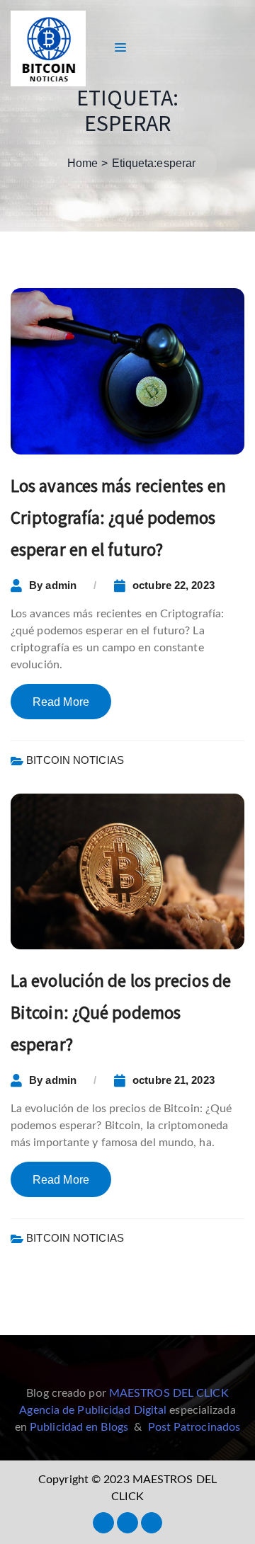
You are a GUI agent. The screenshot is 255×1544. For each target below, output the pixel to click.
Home (82, 163)
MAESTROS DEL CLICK (169, 1393)
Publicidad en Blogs (79, 1427)
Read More (61, 702)
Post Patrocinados (194, 1427)
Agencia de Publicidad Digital (92, 1410)
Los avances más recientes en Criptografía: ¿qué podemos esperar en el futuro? (118, 517)
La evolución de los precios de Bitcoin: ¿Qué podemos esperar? (121, 1012)
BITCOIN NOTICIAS (75, 760)
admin (60, 585)
